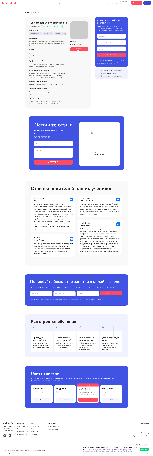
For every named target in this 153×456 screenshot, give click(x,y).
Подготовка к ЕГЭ (22, 431)
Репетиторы (35, 426)
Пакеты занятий (36, 429)
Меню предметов (22, 426)
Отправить (53, 162)
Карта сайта (35, 434)
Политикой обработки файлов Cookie (106, 449)
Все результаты (33, 12)
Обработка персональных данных (141, 435)
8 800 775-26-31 (53, 426)
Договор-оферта (145, 433)
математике (48, 33)
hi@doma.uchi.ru (53, 429)
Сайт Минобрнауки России (143, 445)
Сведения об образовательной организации (138, 437)
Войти (147, 3)
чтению (58, 33)
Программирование (23, 429)
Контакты (34, 431)
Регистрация (136, 3)
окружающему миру (35, 33)
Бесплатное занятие (79, 49)
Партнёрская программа (39, 437)
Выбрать (41, 400)
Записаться (111, 55)
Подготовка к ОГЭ (22, 434)
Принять (144, 449)
